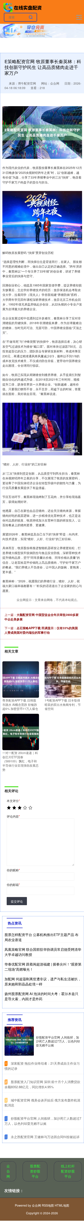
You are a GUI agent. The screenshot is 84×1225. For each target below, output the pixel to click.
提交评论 (17, 901)
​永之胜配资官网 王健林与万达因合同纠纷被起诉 (45, 1136)
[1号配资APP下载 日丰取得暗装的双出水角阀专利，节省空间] (63, 679)
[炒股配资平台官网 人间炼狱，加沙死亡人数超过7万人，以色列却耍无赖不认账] (19, 1041)
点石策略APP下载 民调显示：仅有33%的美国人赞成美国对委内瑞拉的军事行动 (41, 630)
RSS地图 (48, 1205)
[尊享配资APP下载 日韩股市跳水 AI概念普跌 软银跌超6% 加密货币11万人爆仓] (20, 679)
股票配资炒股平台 (35, 1171)
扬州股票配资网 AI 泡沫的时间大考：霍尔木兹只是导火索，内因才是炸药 (41, 996)
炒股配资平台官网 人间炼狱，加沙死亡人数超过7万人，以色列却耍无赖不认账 (58, 1041)
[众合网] (23, 7)
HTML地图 (62, 1205)
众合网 (8, 1171)
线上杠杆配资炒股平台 (68, 1171)
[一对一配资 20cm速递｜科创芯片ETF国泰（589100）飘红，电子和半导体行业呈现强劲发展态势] (20, 731)
